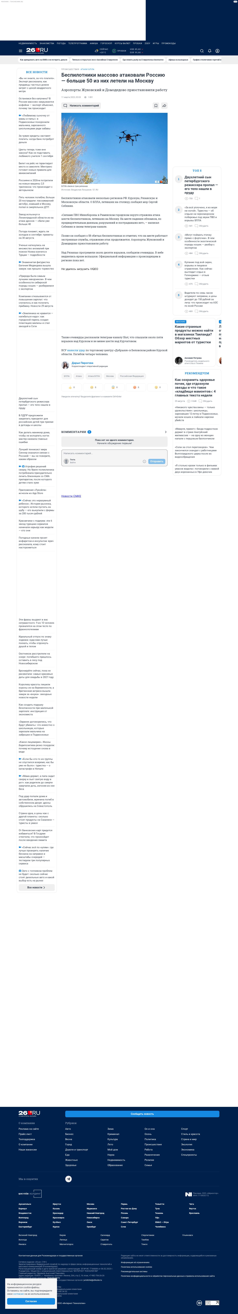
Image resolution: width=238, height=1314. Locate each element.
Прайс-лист (25, 1134)
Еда (67, 1154)
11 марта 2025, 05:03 (71, 97)
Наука (111, 1154)
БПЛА (66, 376)
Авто (68, 1128)
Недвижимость (28, 43)
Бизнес (69, 1134)
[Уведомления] (210, 50)
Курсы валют (122, 43)
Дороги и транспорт (76, 1149)
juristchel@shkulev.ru (93, 1280)
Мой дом (113, 1149)
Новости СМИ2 (71, 496)
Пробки (137, 43)
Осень (148, 1134)
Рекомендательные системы (134, 1271)
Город (68, 1144)
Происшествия (153, 1144)
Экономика (187, 1149)
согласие (18, 1293)
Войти (73, 462)
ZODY (147, 43)
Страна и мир (189, 1139)
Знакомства (47, 43)
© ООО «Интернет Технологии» (70, 1303)
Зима (110, 1128)
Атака (79, 376)
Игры (156, 43)
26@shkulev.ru (53, 1278)
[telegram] (68, 1179)
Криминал (113, 1134)
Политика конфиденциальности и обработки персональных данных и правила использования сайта (168, 1276)
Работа (149, 1149)
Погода (61, 43)
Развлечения (152, 1154)
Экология (186, 1144)
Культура (113, 1139)
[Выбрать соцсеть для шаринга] (164, 105)
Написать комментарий (84, 105)
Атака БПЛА (94, 376)
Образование (115, 1165)
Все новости (36, 72)
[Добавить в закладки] (156, 105)
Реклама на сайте (29, 1128)
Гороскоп (106, 43)
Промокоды (169, 43)
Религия (149, 1160)
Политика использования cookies (136, 1267)
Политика (150, 1139)
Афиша (94, 43)
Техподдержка (27, 1139)
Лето (110, 1144)
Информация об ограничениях (135, 1262)
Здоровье (70, 1165)
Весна (68, 1139)
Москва (110, 376)
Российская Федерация (132, 376)
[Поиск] (202, 50)
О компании (26, 1144)
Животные (71, 1160)
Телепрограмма (77, 43)
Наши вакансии (28, 1149)
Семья (148, 1165)
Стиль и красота (190, 1134)
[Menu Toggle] (20, 50)
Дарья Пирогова (82, 363)
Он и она (150, 1128)
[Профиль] (217, 50)
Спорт (184, 1128)
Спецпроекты (189, 1154)
